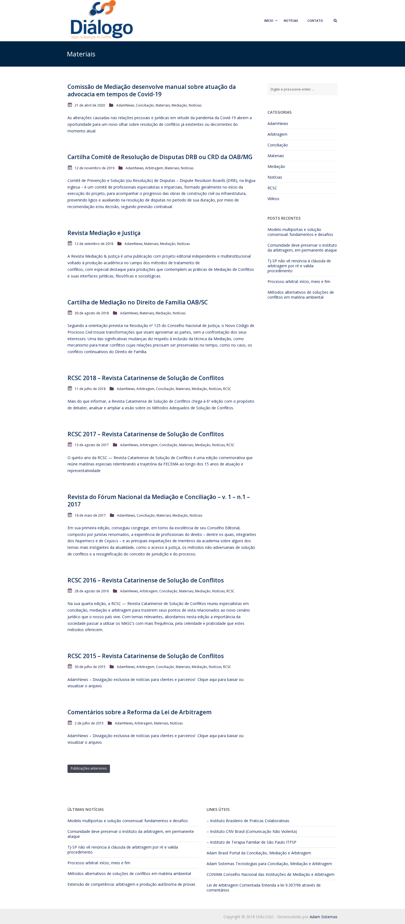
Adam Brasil (217, 852)
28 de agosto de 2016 (92, 591)
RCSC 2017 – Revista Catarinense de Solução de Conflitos (146, 434)
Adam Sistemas (220, 863)
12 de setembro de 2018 (94, 243)
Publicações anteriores (89, 768)
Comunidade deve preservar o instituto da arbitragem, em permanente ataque (302, 247)
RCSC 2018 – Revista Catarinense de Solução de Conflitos (146, 378)
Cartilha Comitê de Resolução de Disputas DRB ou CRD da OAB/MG (160, 157)
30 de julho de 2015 (90, 666)
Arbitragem (154, 168)
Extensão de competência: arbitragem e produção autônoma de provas (131, 884)
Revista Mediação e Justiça (104, 233)
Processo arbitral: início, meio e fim (299, 281)
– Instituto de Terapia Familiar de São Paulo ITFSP (251, 842)
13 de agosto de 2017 (92, 445)
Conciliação (145, 105)
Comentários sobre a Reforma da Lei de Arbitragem (140, 712)
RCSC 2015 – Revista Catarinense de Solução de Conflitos (146, 656)
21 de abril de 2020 (90, 105)
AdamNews (125, 105)
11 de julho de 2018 (90, 388)
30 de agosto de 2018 (92, 313)
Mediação (179, 105)
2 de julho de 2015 (89, 723)
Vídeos (273, 198)
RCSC (227, 388)
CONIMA (214, 874)
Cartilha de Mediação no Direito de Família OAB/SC (138, 302)
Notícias (291, 20)
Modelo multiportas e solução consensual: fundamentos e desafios (300, 232)
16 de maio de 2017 (90, 515)
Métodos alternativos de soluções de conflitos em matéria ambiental (301, 295)
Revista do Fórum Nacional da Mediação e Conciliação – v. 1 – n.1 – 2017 (159, 500)
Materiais (163, 105)
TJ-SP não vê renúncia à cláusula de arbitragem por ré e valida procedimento (299, 265)
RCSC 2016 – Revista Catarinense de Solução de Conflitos (146, 580)
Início (268, 20)
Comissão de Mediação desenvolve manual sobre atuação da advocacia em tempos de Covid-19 (152, 90)
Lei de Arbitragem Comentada (233, 885)
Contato (315, 20)
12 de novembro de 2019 (94, 168)
